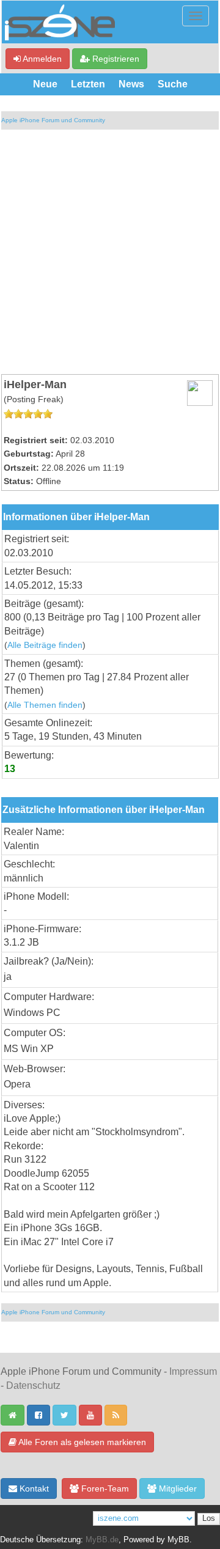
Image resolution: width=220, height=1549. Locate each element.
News (131, 84)
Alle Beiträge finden (44, 645)
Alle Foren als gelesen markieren (81, 1442)
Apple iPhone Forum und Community (53, 120)
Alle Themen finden (44, 705)
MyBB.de (102, 1540)
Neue (45, 84)
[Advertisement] (110, 252)
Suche (173, 84)
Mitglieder (176, 1488)
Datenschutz (33, 1385)
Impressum (193, 1371)
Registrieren (114, 59)
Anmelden (41, 59)
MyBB (178, 1540)
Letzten (88, 84)
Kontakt (33, 1488)
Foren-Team (104, 1488)
